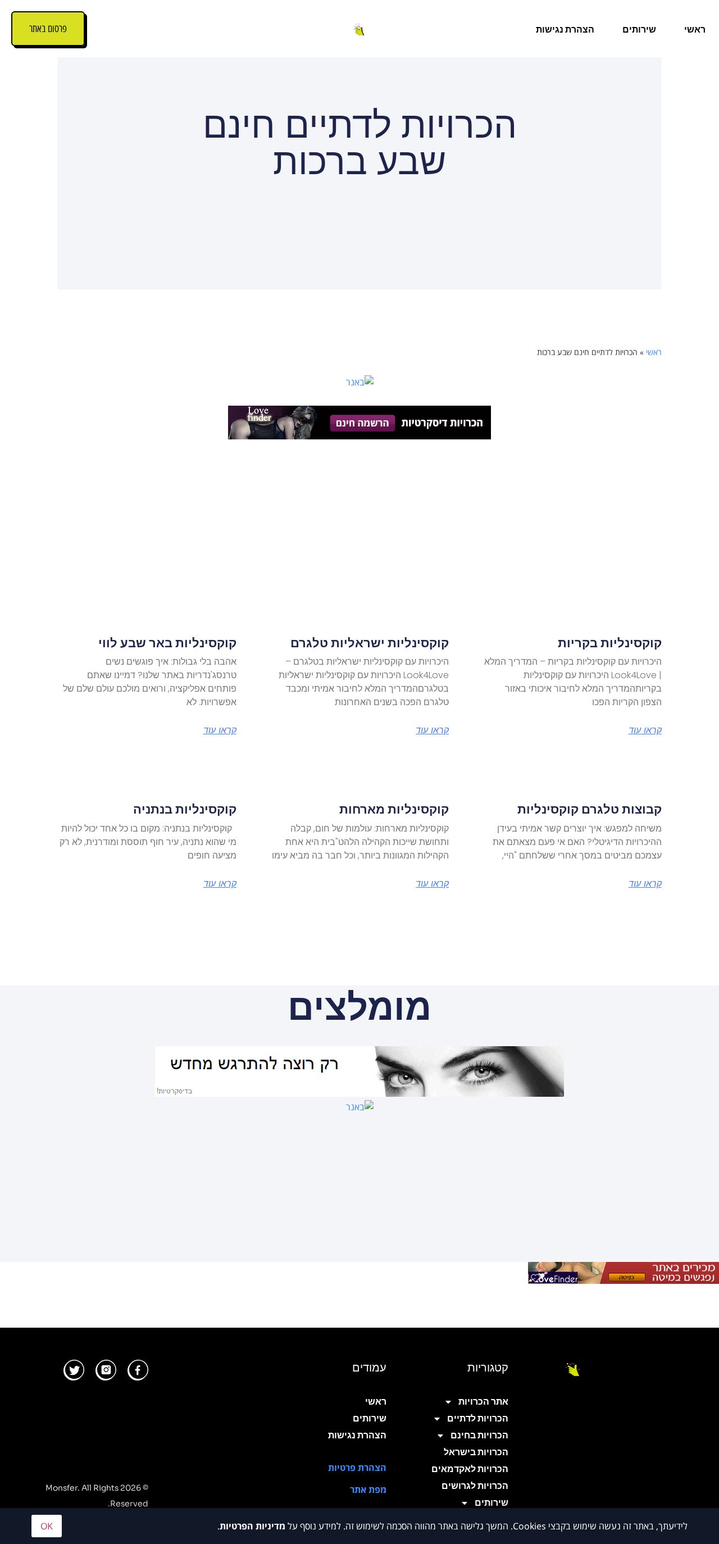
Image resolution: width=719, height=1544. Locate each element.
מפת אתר (368, 1489)
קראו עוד (645, 730)
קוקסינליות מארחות (394, 809)
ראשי (695, 29)
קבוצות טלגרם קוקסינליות (589, 809)
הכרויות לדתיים (477, 1418)
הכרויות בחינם (479, 1435)
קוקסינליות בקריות (610, 643)
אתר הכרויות (483, 1401)
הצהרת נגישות (565, 29)
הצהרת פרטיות (357, 1467)
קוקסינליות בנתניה (184, 809)
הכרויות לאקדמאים (469, 1469)
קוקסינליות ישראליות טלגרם (369, 643)
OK (46, 1526)
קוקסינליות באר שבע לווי (167, 643)
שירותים (639, 29)
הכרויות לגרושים (475, 1486)
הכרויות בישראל (476, 1452)
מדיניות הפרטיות (252, 1526)
